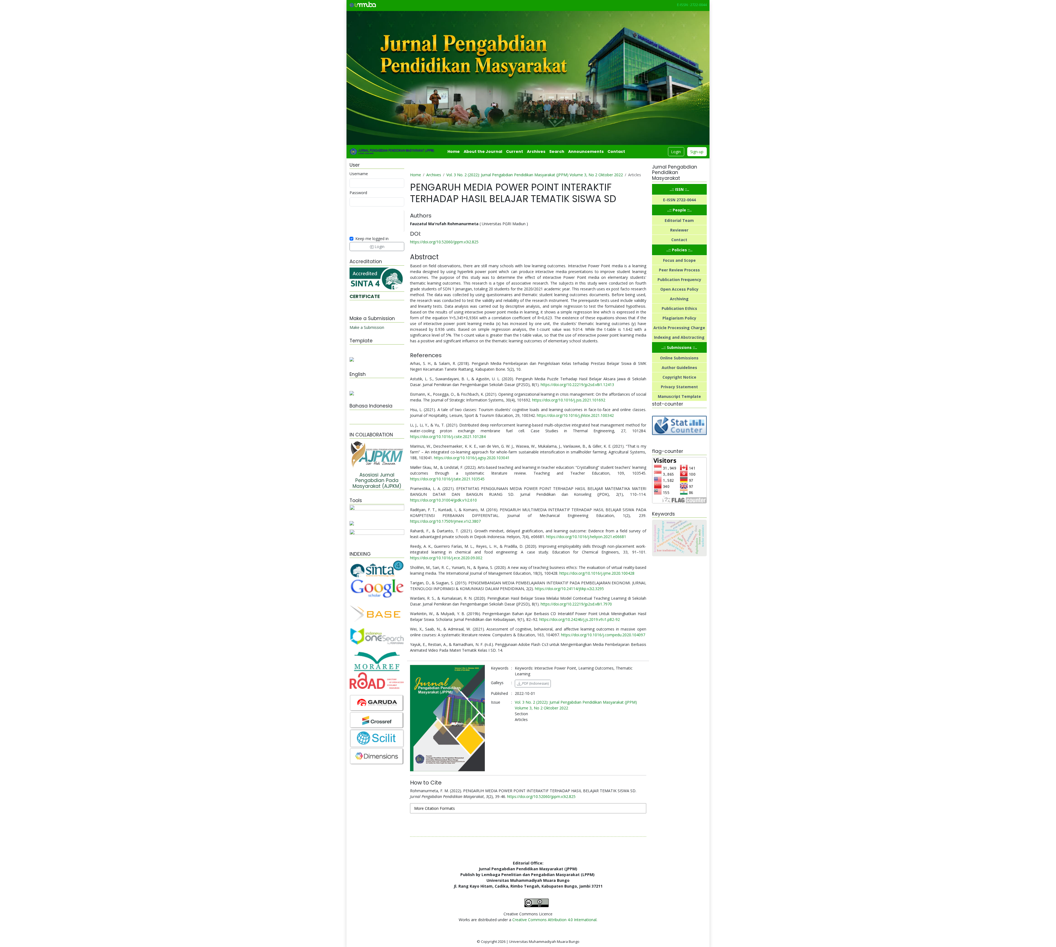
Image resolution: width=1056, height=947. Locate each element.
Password (358, 192)
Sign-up (696, 151)
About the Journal (483, 151)
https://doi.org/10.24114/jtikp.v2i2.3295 (569, 588)
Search (556, 151)
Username (359, 173)
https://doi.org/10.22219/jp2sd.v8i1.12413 (577, 384)
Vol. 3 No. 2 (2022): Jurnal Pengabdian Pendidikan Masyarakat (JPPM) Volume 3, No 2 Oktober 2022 (534, 174)
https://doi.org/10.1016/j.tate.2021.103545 (447, 478)
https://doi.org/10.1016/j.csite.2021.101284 (448, 436)
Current (514, 151)
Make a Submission (367, 327)
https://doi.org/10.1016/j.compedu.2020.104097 (603, 634)
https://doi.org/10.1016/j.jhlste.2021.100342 (575, 415)
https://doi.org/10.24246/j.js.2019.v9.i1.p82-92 (579, 619)
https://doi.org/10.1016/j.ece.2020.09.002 (446, 557)
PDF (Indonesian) (535, 683)
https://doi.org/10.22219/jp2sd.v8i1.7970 (576, 604)
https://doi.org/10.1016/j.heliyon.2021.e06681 (586, 536)
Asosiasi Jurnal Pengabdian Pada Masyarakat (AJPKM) (377, 480)
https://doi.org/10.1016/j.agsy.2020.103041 (472, 457)
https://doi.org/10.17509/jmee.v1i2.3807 (445, 521)
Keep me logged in (372, 238)
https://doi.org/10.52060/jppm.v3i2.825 (444, 241)
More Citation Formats (434, 808)
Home (453, 151)
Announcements (586, 151)
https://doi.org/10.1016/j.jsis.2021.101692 (568, 400)
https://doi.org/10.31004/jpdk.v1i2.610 (443, 500)
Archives (536, 151)
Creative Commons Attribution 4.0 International (554, 919)
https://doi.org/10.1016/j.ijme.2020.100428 (596, 573)
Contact (616, 151)
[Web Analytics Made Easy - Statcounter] (679, 425)
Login (676, 151)
